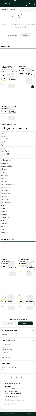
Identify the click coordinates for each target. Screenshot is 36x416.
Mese (2, 148)
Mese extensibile (5, 154)
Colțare (3, 169)
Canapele (3, 163)
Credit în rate (6, 347)
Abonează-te (25, 323)
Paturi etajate (4, 190)
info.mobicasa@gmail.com (17, 400)
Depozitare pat (5, 142)
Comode (3, 136)
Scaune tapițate (5, 217)
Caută (25, 35)
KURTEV (29, 414)
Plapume (3, 232)
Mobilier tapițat (5, 160)
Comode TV (4, 139)
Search (6, 4)
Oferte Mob (4, 175)
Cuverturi (3, 223)
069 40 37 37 (15, 397)
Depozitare (4, 133)
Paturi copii (4, 181)
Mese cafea (4, 151)
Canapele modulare (6, 166)
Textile (2, 220)
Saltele (2, 196)
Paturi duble (4, 187)
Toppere (3, 205)
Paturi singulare (5, 193)
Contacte (4, 334)
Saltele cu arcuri (5, 199)
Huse (2, 226)
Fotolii (2, 172)
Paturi (2, 178)
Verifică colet (6, 352)
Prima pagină (4, 9)
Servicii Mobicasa (7, 350)
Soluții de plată (6, 344)
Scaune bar (4, 211)
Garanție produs (6, 355)
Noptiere (3, 145)
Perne (2, 229)
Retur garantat (6, 357)
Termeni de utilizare (7, 370)
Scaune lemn (4, 214)
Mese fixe (3, 157)
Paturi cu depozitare (6, 184)
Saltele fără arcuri (5, 202)
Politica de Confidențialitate (9, 367)
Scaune (3, 208)
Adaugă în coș (33, 87)
